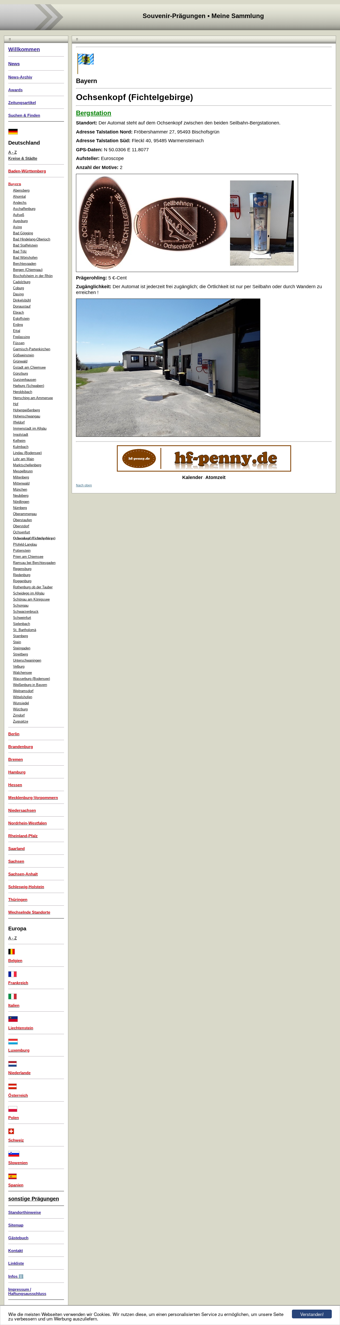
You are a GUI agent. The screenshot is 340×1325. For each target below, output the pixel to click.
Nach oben (84, 485)
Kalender (192, 477)
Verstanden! (312, 1314)
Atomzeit (215, 477)
